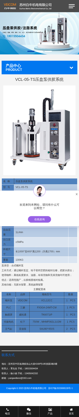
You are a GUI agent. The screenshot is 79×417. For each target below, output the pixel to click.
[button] (30, 51)
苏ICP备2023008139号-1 (60, 388)
